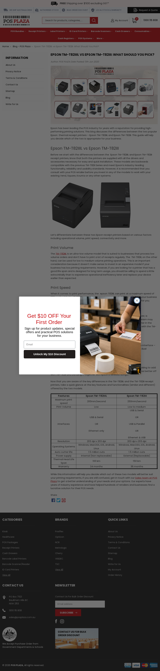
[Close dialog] (137, 300)
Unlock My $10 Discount (49, 354)
